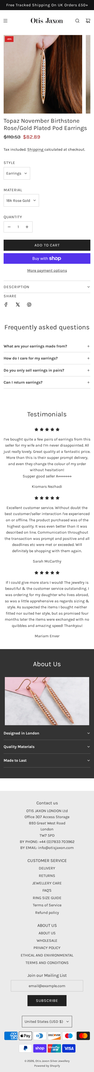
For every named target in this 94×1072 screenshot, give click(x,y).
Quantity (13, 217)
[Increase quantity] (27, 227)
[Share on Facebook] (6, 305)
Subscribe (47, 1000)
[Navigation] (5, 20)
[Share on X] (17, 305)
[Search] (77, 20)
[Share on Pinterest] (29, 305)
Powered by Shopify (47, 1065)
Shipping (35, 149)
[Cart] (88, 20)
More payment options (47, 270)
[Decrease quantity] (9, 227)
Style (9, 162)
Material (13, 190)
